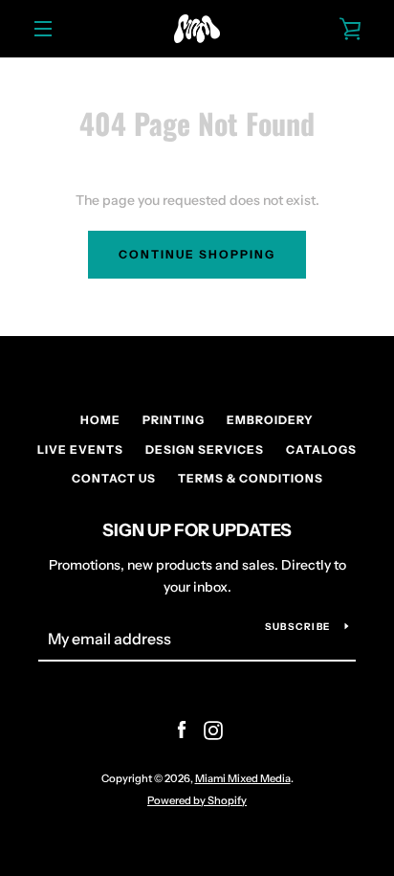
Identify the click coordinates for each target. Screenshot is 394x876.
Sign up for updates (197, 530)
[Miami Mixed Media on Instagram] (213, 729)
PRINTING (173, 420)
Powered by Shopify (197, 800)
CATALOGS (321, 449)
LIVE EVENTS (80, 449)
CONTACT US (114, 478)
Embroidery (270, 420)
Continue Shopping (197, 254)
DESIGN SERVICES (204, 449)
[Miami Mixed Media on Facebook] (181, 729)
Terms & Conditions (250, 478)
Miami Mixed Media (243, 778)
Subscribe (297, 626)
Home (100, 420)
